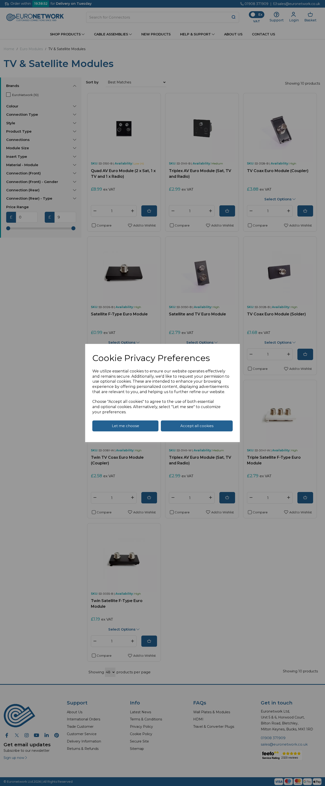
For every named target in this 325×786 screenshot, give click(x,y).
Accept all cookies (196, 426)
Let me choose (125, 426)
